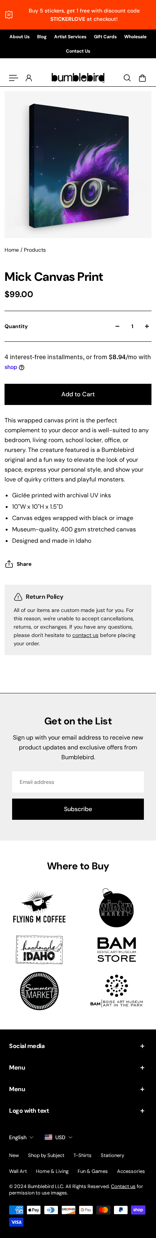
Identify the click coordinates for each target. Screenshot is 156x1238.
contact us (85, 635)
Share (24, 564)
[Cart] (142, 78)
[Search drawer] (127, 78)
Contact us (123, 1186)
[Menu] (13, 78)
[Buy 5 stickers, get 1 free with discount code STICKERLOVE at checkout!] (78, 14)
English (18, 1137)
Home (12, 249)
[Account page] (28, 78)
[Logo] (78, 78)
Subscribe (78, 809)
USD (60, 1137)
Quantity (16, 326)
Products (35, 249)
